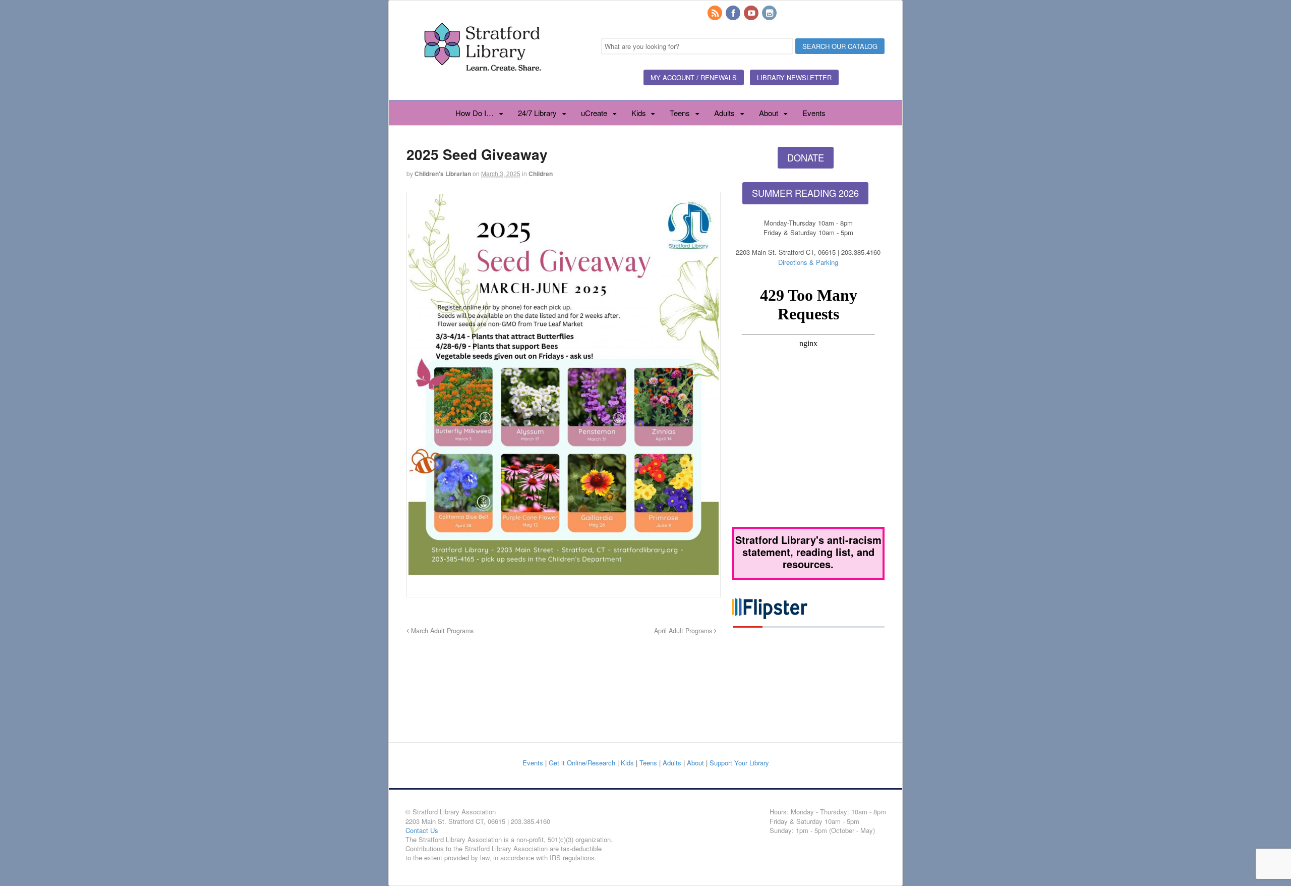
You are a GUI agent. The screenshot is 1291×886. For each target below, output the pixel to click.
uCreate (594, 112)
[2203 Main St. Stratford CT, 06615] (482, 83)
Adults (724, 112)
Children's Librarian (443, 173)
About (768, 112)
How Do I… (474, 112)
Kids (638, 112)
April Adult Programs (684, 630)
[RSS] (716, 13)
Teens (680, 112)
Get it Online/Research (582, 762)
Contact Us (421, 830)
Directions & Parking (808, 262)
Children (541, 173)
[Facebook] (734, 13)
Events (814, 112)
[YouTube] (752, 13)
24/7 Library (537, 112)
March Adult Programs (441, 630)
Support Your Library (739, 762)
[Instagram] (770, 13)
